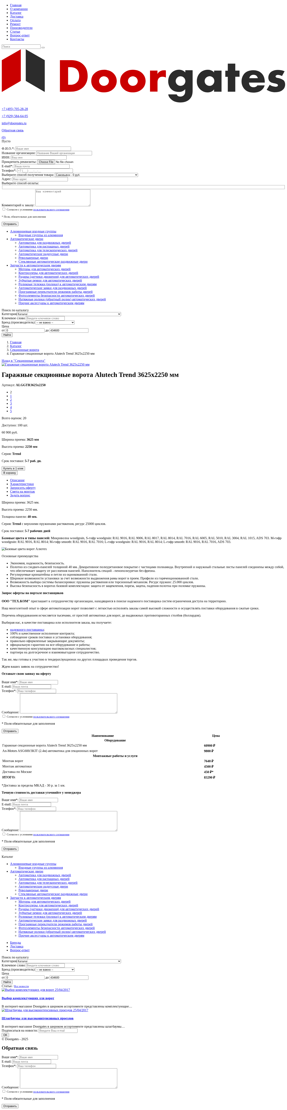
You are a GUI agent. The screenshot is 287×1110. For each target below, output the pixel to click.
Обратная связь (13, 130)
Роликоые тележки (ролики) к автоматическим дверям (57, 284)
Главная (15, 5)
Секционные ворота (24, 350)
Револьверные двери (33, 258)
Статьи (15, 31)
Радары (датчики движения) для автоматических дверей (58, 276)
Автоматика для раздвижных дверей (44, 242)
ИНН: (6, 157)
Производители (21, 28)
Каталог (16, 12)
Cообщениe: (11, 712)
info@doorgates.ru (14, 123)
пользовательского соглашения (51, 209)
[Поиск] (43, 47)
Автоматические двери (26, 239)
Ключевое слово (13, 318)
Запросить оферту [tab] (23, 487)
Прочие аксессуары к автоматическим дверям (51, 303)
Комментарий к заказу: (18, 205)
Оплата (15, 20)
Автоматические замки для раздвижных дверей (52, 288)
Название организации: (19, 153)
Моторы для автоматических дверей (44, 269)
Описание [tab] (17, 480)
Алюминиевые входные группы (33, 231)
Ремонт (15, 24)
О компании (19, 9)
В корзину (9, 472)
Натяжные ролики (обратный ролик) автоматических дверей (62, 299)
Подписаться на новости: (20, 1030)
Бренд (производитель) (18, 322)
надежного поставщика (27, 629)
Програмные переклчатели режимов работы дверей (55, 291)
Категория (9, 314)
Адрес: (7, 179)
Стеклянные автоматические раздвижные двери (53, 261)
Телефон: (9, 170)
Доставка (16, 16)
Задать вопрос (20, 495)
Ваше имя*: (10, 682)
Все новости (21, 986)
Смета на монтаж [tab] (22, 491)
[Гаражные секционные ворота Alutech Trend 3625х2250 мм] (46, 364)
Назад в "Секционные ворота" (23, 360)
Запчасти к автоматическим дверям (35, 265)
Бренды (15, 942)
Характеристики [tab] (22, 484)
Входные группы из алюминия (40, 235)
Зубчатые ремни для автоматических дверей (50, 280)
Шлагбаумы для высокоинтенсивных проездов (38, 1018)
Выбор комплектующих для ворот (28, 998)
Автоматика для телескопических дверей (48, 250)
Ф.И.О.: (8, 148)
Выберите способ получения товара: (28, 175)
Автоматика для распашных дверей (44, 246)
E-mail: (8, 166)
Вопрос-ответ (20, 35)
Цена (5, 326)
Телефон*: (9, 691)
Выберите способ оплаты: (20, 183)
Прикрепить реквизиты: (19, 162)
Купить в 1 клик (13, 468)
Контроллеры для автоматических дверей (48, 273)
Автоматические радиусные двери (43, 254)
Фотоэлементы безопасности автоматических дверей (56, 295)
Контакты (17, 39)
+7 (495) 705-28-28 (15, 109)
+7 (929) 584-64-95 (15, 116)
